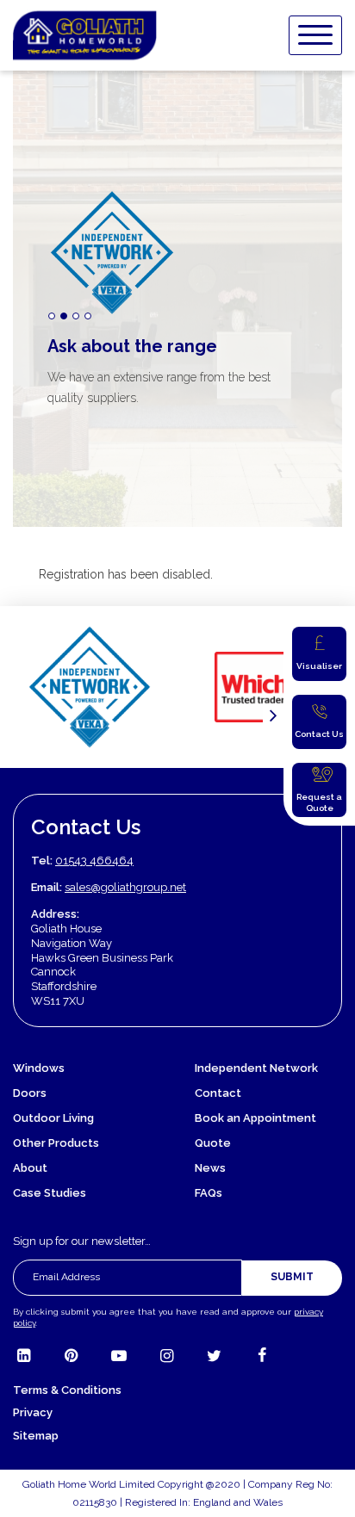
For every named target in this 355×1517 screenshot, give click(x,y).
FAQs (208, 1192)
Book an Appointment (255, 1117)
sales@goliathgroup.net (125, 887)
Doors (30, 1093)
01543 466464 (94, 860)
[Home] (85, 35)
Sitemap (36, 1435)
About (30, 1167)
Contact (218, 1093)
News (210, 1167)
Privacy (33, 1412)
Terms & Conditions (67, 1390)
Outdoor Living (53, 1117)
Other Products (56, 1142)
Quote (213, 1142)
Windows (39, 1068)
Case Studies (49, 1192)
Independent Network (256, 1068)
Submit (292, 1277)
